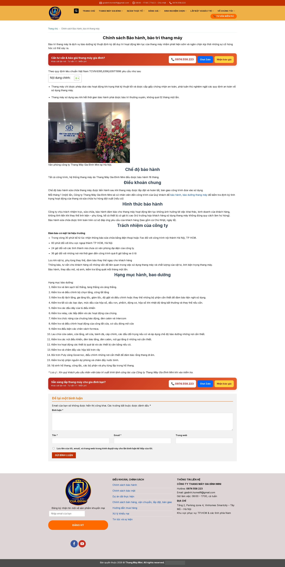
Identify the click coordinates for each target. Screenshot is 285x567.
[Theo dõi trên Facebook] (74, 543)
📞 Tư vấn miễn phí (223, 16)
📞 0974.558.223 (182, 59)
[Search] (76, 10)
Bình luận (57, 410)
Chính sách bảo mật (124, 490)
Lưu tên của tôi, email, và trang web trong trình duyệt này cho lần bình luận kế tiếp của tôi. (105, 448)
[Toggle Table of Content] (75, 78)
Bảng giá (153, 11)
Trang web (181, 435)
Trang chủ (89, 11)
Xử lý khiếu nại (121, 513)
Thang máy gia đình (110, 11)
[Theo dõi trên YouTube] (82, 543)
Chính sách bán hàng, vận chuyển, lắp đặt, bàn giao (142, 502)
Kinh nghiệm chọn (174, 11)
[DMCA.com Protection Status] (174, 562)
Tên (55, 435)
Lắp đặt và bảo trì (201, 11)
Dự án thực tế (135, 11)
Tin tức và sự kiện (123, 519)
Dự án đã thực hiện (123, 496)
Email (117, 435)
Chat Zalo (205, 59)
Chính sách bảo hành (125, 484)
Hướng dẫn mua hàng (125, 507)
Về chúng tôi (225, 11)
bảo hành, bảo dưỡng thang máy (188, 194)
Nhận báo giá (224, 59)
